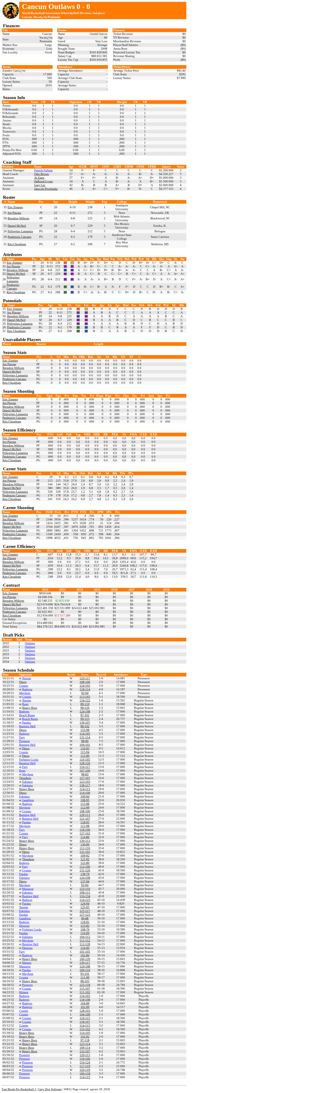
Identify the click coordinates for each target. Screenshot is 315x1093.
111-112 (85, 940)
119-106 (85, 1058)
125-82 (84, 925)
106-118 (85, 1073)
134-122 (85, 700)
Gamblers (28, 800)
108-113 (85, 892)
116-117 (85, 767)
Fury (22, 737)
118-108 (85, 999)
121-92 (84, 859)
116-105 (85, 759)
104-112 (85, 937)
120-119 (85, 1070)
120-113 (85, 1055)
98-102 (84, 726)
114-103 (85, 996)
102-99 (84, 1007)
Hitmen (26, 962)
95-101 (84, 973)
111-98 (84, 826)
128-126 (85, 763)
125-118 (85, 985)
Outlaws (30, 643)
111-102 (85, 992)
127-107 (85, 778)
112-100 (85, 866)
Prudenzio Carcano (19, 237)
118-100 (85, 829)
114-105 (85, 733)
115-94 (84, 752)
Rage (25, 704)
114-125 (85, 900)
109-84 (84, 796)
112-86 (84, 756)
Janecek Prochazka (46, 188)
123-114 (85, 1044)
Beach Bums (27, 715)
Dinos (23, 682)
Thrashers (25, 778)
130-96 (84, 844)
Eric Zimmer (15, 207)
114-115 (85, 1025)
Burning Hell (27, 726)
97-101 (84, 715)
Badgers (27, 689)
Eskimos (27, 781)
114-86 (84, 837)
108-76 (84, 929)
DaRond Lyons (43, 181)
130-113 (85, 840)
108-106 (85, 682)
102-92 (84, 1036)
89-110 (84, 704)
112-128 (85, 944)
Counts (23, 685)
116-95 (84, 748)
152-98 (84, 730)
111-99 (84, 977)
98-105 (84, 981)
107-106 (85, 770)
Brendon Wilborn (18, 218)
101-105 (85, 951)
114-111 (85, 789)
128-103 (85, 1010)
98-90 (85, 741)
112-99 (84, 807)
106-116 (85, 970)
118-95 (84, 822)
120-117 (85, 678)
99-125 (84, 719)
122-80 (84, 863)
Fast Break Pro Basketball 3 (19, 1089)
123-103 (85, 781)
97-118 (84, 1040)
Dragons (24, 925)
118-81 (84, 922)
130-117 (85, 962)
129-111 (85, 815)
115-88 (84, 804)
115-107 (85, 988)
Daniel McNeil (17, 225)
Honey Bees (29, 708)
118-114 (85, 689)
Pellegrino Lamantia (20, 231)
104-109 (85, 1014)
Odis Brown (41, 174)
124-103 (85, 685)
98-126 (84, 708)
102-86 (84, 955)
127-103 (85, 833)
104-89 (84, 1003)
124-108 (85, 711)
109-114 (85, 1047)
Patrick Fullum (43, 170)
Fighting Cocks (29, 759)
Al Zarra (39, 177)
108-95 (84, 800)
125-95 (84, 907)
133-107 (85, 1051)
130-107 (85, 722)
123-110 (85, 889)
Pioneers (24, 741)
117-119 (85, 1066)
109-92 (84, 855)
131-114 (85, 737)
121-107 (85, 818)
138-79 (84, 874)
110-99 (84, 933)
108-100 (85, 811)
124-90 (84, 948)
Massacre (28, 889)
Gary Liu (39, 185)
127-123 (85, 914)
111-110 (85, 848)
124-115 (85, 1018)
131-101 (85, 852)
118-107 (85, 1022)
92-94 (85, 693)
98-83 (85, 774)
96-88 (85, 918)
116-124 (85, 1062)
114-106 (85, 792)
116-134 (85, 896)
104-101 (85, 744)
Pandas (26, 722)
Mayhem (24, 693)
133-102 (85, 1029)
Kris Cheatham (17, 244)
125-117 (85, 911)
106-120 (85, 959)
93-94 (85, 885)
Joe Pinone (14, 212)
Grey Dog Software (50, 1089)
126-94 (84, 903)
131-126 (85, 870)
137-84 (84, 881)
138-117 (85, 785)
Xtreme (26, 678)
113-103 (85, 696)
